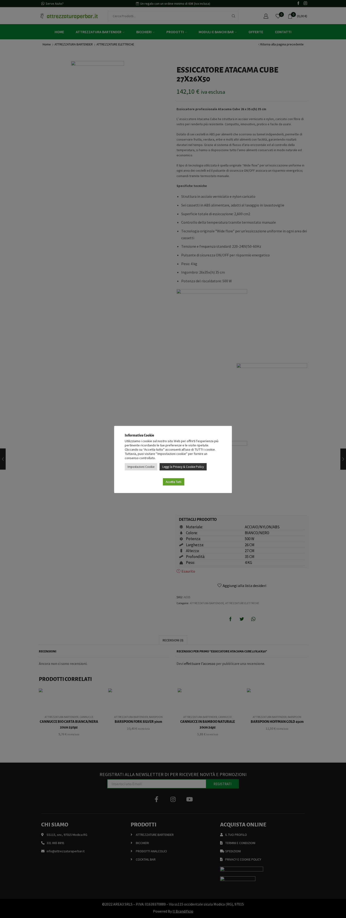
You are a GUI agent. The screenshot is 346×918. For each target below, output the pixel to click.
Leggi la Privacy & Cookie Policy (183, 467)
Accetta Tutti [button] (173, 482)
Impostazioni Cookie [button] (141, 467)
